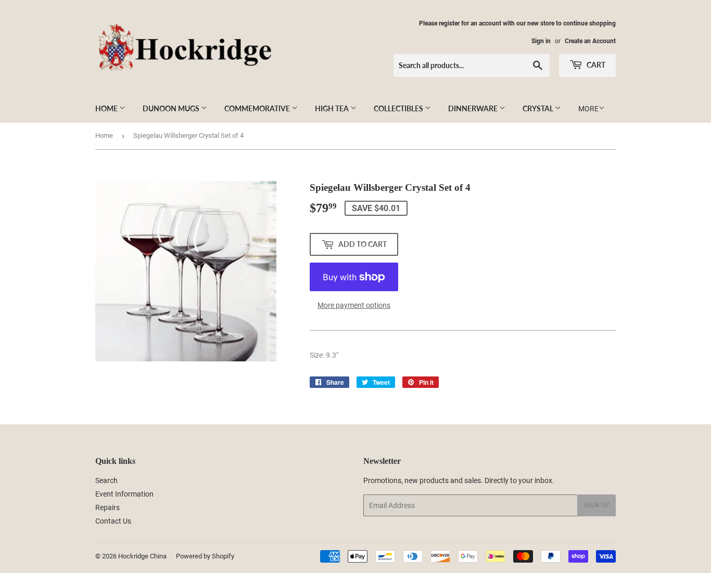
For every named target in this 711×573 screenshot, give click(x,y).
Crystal (539, 108)
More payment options (354, 305)
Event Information (124, 494)
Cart (595, 64)
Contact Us (113, 521)
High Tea (332, 108)
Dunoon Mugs (172, 108)
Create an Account (590, 41)
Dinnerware (473, 108)
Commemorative (257, 108)
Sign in (541, 41)
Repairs (107, 507)
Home (107, 108)
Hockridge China (142, 556)
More (588, 109)
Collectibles (399, 108)
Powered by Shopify (205, 556)
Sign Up (596, 505)
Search (106, 480)
